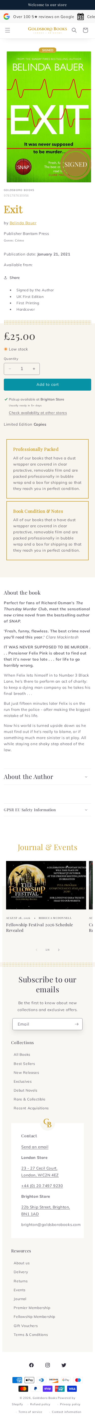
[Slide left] (36, 949)
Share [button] (15, 277)
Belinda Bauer (23, 222)
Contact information (66, 1412)
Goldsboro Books (45, 1398)
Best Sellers (24, 1063)
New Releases (26, 1072)
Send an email (34, 1146)
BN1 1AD (30, 1213)
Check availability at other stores (38, 412)
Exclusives (23, 1081)
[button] (7, 30)
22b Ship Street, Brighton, (45, 1207)
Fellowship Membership (34, 1316)
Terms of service (30, 1412)
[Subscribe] (76, 1024)
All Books (22, 1054)
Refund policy (40, 1404)
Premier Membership (32, 1307)
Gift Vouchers (26, 1325)
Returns (21, 1281)
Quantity (11, 359)
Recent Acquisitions (31, 1108)
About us (22, 1263)
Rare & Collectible (29, 1099)
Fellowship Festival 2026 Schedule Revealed (39, 927)
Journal (20, 1299)
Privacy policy (70, 1404)
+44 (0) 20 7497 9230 (42, 1185)
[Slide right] (58, 949)
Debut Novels (25, 1090)
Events (20, 1290)
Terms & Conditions (31, 1334)
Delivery (21, 1272)
